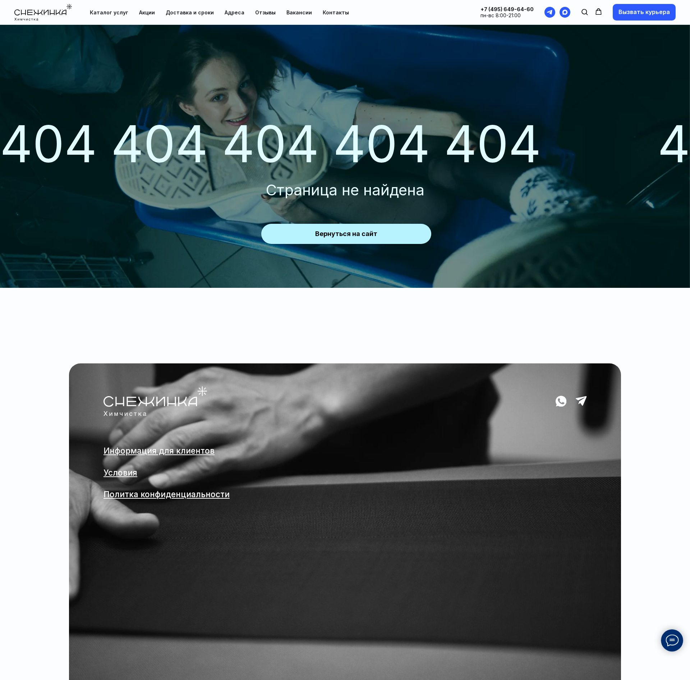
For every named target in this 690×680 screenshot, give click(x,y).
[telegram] (549, 12)
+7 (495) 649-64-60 (507, 9)
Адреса (234, 12)
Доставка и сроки (190, 12)
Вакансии (299, 12)
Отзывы (265, 12)
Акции (147, 12)
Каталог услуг (109, 12)
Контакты (336, 12)
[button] (584, 11)
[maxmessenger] (565, 12)
